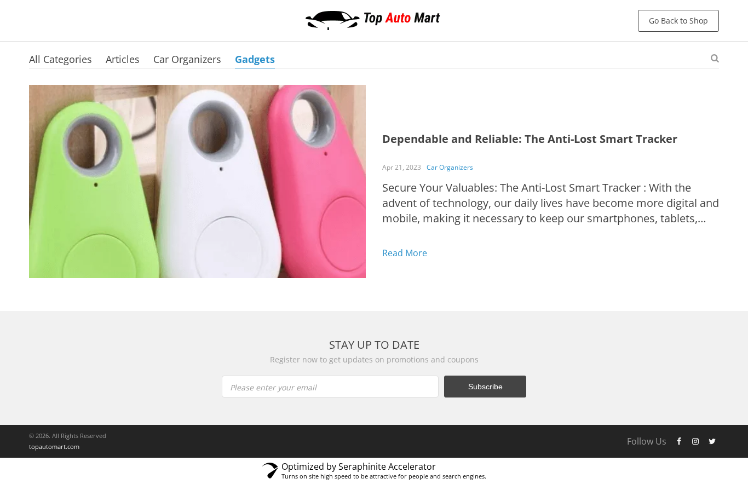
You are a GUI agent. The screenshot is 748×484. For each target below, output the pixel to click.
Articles (123, 59)
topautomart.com (54, 446)
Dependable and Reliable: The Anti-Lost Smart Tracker (529, 138)
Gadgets (255, 59)
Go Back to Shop (678, 20)
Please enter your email (273, 387)
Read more (404, 253)
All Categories (60, 59)
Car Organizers (187, 59)
